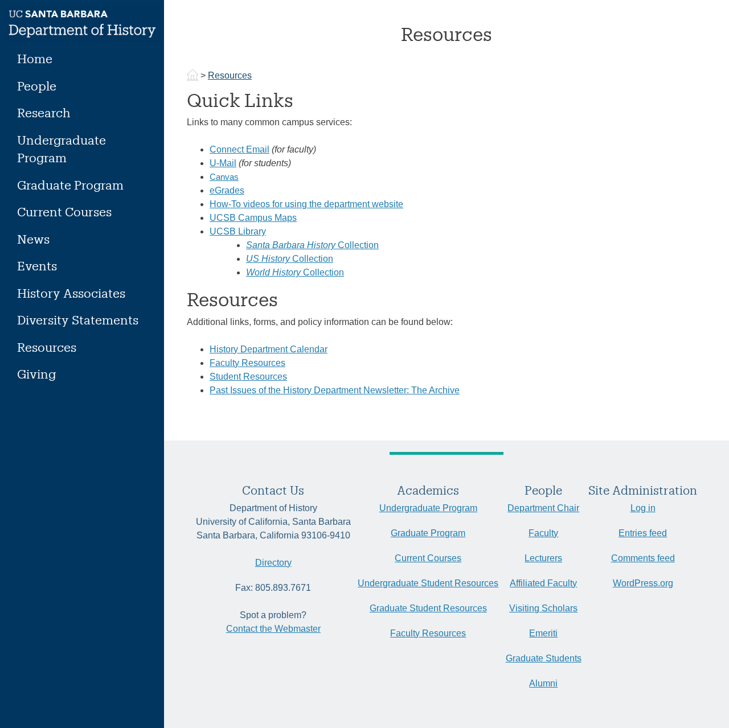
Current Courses (64, 211)
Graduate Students (543, 658)
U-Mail (223, 163)
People (36, 86)
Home (34, 58)
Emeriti (543, 633)
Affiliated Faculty (543, 583)
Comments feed (643, 558)
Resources (46, 347)
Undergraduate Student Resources (428, 583)
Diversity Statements (77, 319)
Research (44, 112)
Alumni (543, 683)
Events (37, 265)
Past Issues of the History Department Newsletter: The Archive (335, 390)
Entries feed (643, 533)
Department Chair (543, 508)
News (33, 239)
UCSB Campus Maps (253, 218)
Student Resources (248, 376)
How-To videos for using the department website (306, 204)
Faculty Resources (247, 363)
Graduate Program (70, 185)
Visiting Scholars (543, 608)
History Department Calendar (268, 349)
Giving (36, 374)
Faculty (543, 533)
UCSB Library (238, 231)
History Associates (71, 293)
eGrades (227, 190)
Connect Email (239, 149)
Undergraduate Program (61, 149)
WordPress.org (643, 583)
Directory (273, 562)
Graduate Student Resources (428, 608)
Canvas (224, 177)
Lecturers (543, 558)
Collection (312, 245)
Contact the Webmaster (273, 629)
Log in (643, 508)
